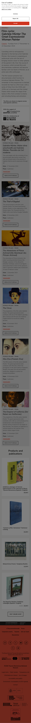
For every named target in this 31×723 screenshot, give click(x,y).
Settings (15, 14)
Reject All (15, 18)
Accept (15, 23)
